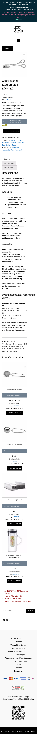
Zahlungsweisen (18, 648)
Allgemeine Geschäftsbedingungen (18, 658)
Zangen (14, 145)
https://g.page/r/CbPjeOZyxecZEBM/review (18, 699)
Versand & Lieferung (18, 645)
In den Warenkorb (11, 131)
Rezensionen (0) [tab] (10, 167)
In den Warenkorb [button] (14, 468)
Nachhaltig (6, 150)
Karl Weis (5, 142)
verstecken (18, 19)
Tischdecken (6, 145)
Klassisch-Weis (15, 142)
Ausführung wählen (14, 413)
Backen (13, 140)
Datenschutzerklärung (18, 661)
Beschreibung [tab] (9, 159)
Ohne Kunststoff (16, 150)
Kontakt (18, 664)
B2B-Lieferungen (18, 655)
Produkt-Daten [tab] (9, 163)
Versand (8, 99)
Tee (22, 142)
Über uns (18, 668)
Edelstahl (15, 147)
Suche (30, 611)
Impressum (18, 671)
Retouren (18, 642)
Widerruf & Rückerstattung (18, 651)
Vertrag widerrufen (18, 638)
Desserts (20, 140)
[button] (24, 54)
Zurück (7, 48)
